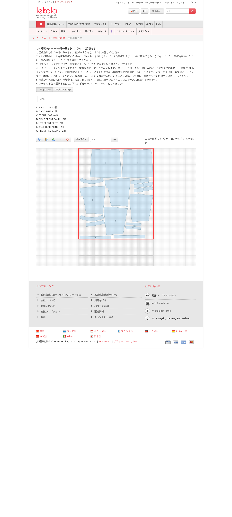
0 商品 (157, 11)
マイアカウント (122, 2)
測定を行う (100, 300)
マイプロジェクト (153, 2)
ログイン (192, 2)
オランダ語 (99, 331)
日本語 (97, 336)
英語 (41, 331)
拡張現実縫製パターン (106, 294)
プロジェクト (100, 24)
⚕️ (111, 31)
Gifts (149, 24)
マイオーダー (137, 2)
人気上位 (142, 31)
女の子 (75, 31)
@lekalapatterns (161, 310)
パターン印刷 (101, 305)
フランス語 (126, 331)
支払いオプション (50, 311)
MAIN (42, 98)
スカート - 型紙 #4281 (53, 38)
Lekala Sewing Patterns (53, 13)
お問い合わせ (47, 305)
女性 (52, 31)
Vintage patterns (79, 24)
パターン (42, 31)
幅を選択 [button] (80, 139)
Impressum (105, 341)
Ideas (128, 24)
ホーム (35, 38)
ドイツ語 (153, 331)
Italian (69, 336)
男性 (63, 31)
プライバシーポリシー (125, 341)
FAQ (158, 24)
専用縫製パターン (56, 24)
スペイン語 (181, 331)
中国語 (43, 336)
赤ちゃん (102, 31)
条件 (43, 317)
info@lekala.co (160, 303)
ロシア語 (71, 331)
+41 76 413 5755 (166, 295)
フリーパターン (124, 31)
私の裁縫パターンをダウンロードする (60, 294)
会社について (47, 300)
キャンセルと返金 (103, 317)
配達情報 (99, 311)
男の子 (88, 31)
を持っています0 (63, 2)
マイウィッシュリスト (174, 2)
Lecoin (139, 24)
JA (134, 11)
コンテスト (115, 24)
